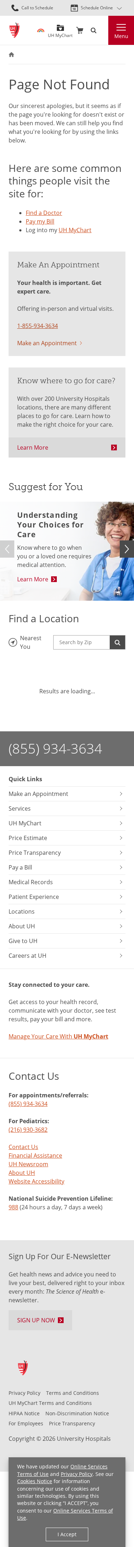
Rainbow (40, 30)
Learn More (32, 447)
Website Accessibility (36, 1181)
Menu (121, 36)
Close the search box (104, 30)
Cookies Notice (34, 1481)
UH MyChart (60, 32)
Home (11, 54)
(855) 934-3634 (55, 748)
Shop (79, 30)
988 (13, 1207)
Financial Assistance (35, 1155)
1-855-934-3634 (37, 326)
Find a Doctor (44, 213)
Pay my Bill (40, 221)
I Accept (67, 1534)
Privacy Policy (77, 1474)
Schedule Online (97, 8)
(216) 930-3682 (28, 1130)
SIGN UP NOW (36, 1320)
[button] (127, 549)
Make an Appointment (47, 343)
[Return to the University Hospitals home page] (14, 30)
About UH (22, 1173)
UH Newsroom (28, 1164)
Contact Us (23, 1147)
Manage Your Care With (58, 1036)
